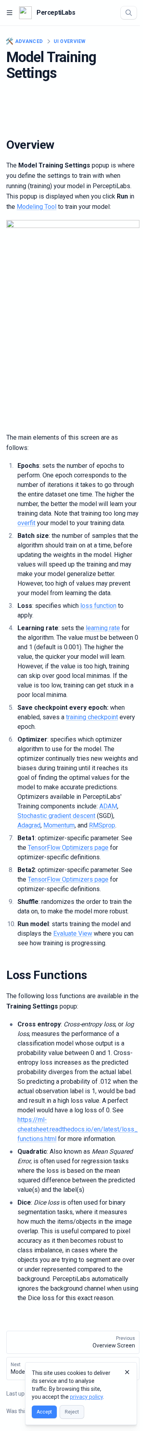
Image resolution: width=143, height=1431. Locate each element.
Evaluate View (72, 933)
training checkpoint (92, 717)
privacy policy (86, 1397)
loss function (98, 605)
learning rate (103, 628)
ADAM (108, 806)
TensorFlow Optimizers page (68, 847)
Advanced (24, 41)
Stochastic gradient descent (56, 816)
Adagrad (29, 825)
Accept (44, 1412)
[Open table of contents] (9, 13)
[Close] (127, 1372)
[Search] (129, 12)
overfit (26, 523)
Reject (72, 1412)
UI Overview (69, 41)
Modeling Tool (36, 206)
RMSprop (102, 825)
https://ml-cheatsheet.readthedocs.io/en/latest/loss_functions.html (77, 1129)
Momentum (59, 825)
